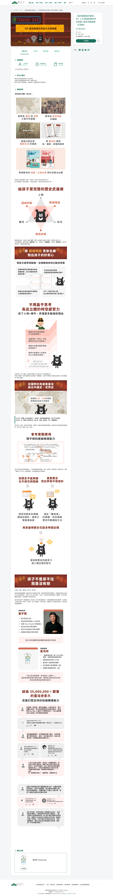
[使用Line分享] (82, 49)
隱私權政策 (67, 884)
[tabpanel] (41, 464)
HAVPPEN (69, 893)
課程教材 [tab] (57, 51)
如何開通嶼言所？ (40, 884)
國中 (21, 10)
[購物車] (94, 2)
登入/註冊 (102, 2)
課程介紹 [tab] (24, 51)
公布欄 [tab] (35, 51)
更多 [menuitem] (70, 2)
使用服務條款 (75, 884)
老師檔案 (23, 868)
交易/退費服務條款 (85, 884)
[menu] (53, 3)
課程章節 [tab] (45, 51)
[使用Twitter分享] (85, 49)
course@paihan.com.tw (59, 891)
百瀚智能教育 (59, 884)
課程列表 (52, 884)
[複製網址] (88, 49)
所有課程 (16, 10)
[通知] (91, 2)
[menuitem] (31, 3)
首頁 (48, 884)
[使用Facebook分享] (79, 49)
